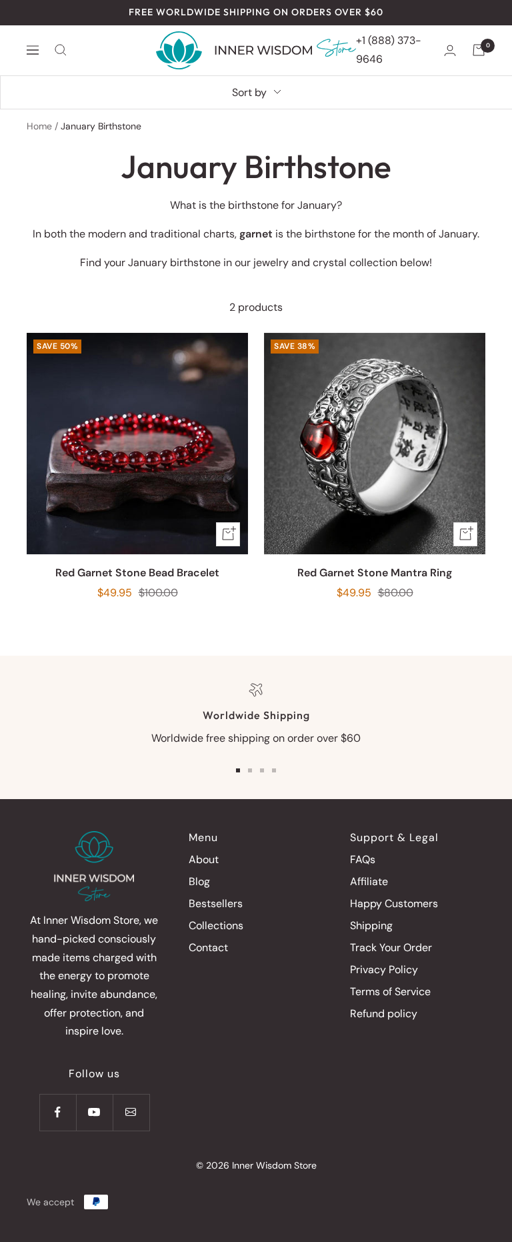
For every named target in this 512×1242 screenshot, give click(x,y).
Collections (216, 925)
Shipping (371, 925)
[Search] (61, 50)
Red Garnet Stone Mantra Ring (374, 573)
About (204, 859)
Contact (208, 948)
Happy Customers (394, 903)
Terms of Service (390, 992)
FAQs (362, 859)
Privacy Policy (384, 970)
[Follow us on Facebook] (57, 1112)
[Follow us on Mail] (131, 1112)
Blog (199, 881)
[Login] (450, 50)
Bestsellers (216, 903)
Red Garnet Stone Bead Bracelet (137, 573)
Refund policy (383, 1014)
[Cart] (478, 50)
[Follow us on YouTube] (94, 1112)
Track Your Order (391, 948)
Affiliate (369, 881)
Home (39, 126)
